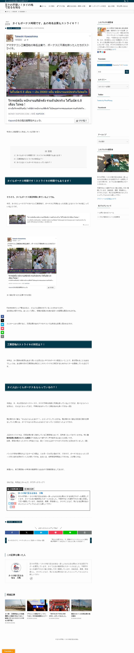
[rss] (125, 1)
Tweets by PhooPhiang (104, 100)
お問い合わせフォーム (106, 212)
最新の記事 (30, 489)
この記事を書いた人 (16, 489)
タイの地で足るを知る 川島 (30, 493)
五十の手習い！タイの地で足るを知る (19, 6)
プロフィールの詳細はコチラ (106, 199)
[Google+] (15, 504)
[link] (31, 578)
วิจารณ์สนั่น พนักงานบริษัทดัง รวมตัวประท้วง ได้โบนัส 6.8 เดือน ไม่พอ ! (53, 217)
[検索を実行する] (127, 72)
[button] (12, 532)
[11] (32, 288)
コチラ (114, 49)
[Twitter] (9, 504)
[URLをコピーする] (85, 532)
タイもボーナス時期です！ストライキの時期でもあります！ (39, 155)
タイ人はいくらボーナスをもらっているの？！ (34, 162)
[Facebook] (12, 504)
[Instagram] (11, 507)
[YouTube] (13, 507)
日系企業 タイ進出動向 (13, 28)
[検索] (127, 1)
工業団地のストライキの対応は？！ (30, 159)
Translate (125, 65)
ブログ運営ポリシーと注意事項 (109, 217)
